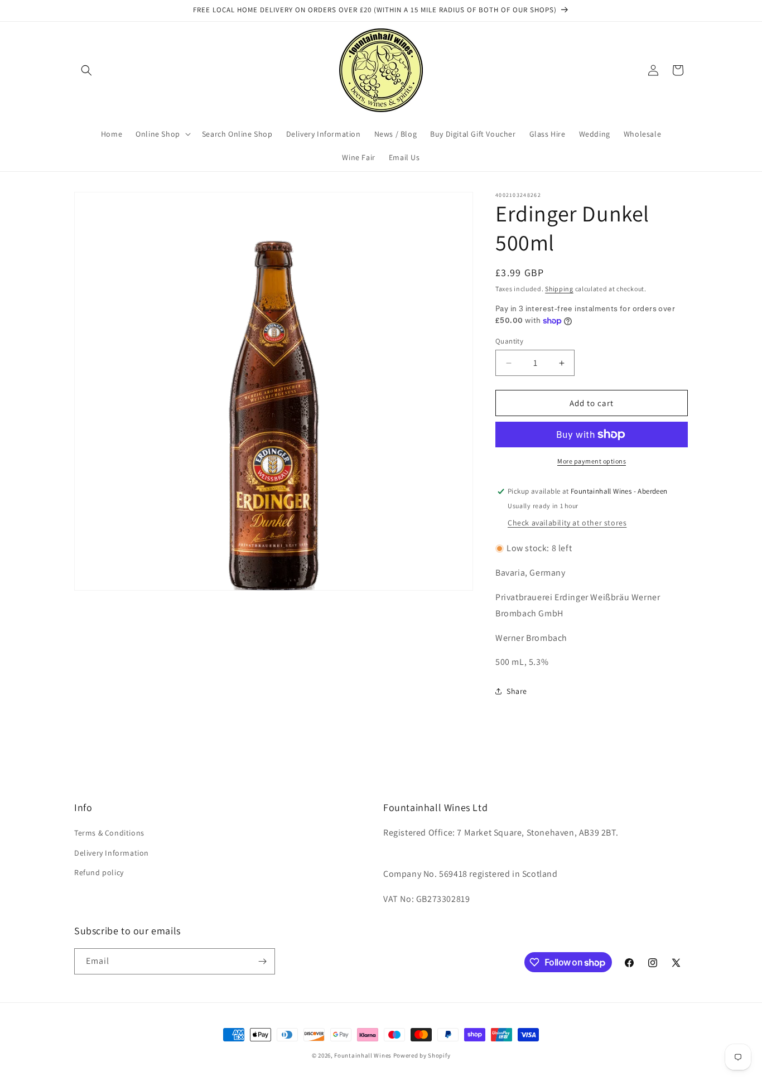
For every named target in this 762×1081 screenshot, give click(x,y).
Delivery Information (111, 853)
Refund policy (99, 872)
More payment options (591, 461)
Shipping (559, 288)
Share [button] (517, 691)
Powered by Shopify (422, 1055)
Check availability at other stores (567, 523)
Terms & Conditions (109, 833)
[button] (86, 70)
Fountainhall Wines (363, 1055)
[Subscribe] (262, 961)
